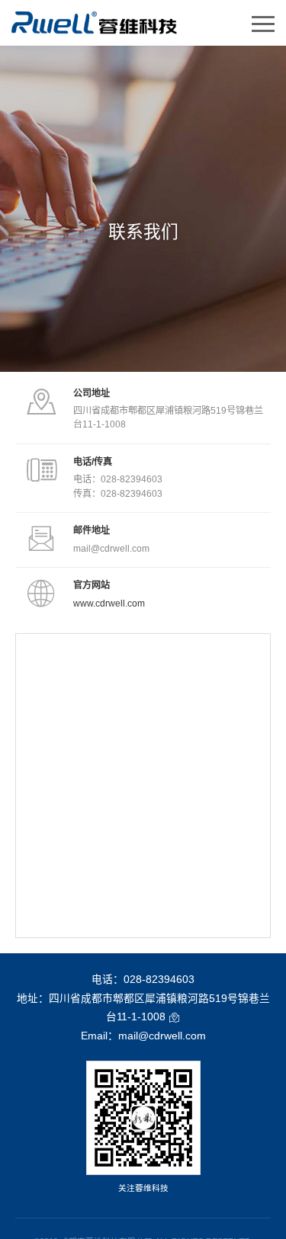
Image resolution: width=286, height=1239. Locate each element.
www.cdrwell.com (109, 603)
